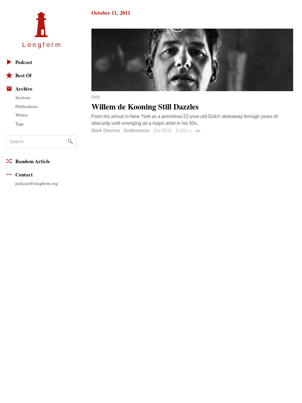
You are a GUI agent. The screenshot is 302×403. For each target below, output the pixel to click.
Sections (23, 97)
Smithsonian (137, 130)
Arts (95, 97)
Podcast (23, 62)
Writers (21, 115)
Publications (26, 106)
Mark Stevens (105, 130)
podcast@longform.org (36, 183)
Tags (19, 124)
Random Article (32, 161)
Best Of (23, 75)
